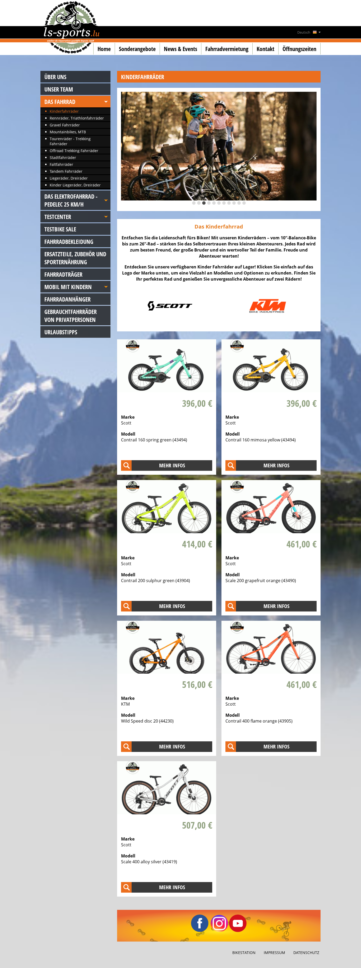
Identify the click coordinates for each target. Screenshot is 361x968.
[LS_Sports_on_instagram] (219, 930)
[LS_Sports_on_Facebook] (200, 930)
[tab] (194, 203)
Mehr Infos (172, 465)
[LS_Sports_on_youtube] (238, 930)
